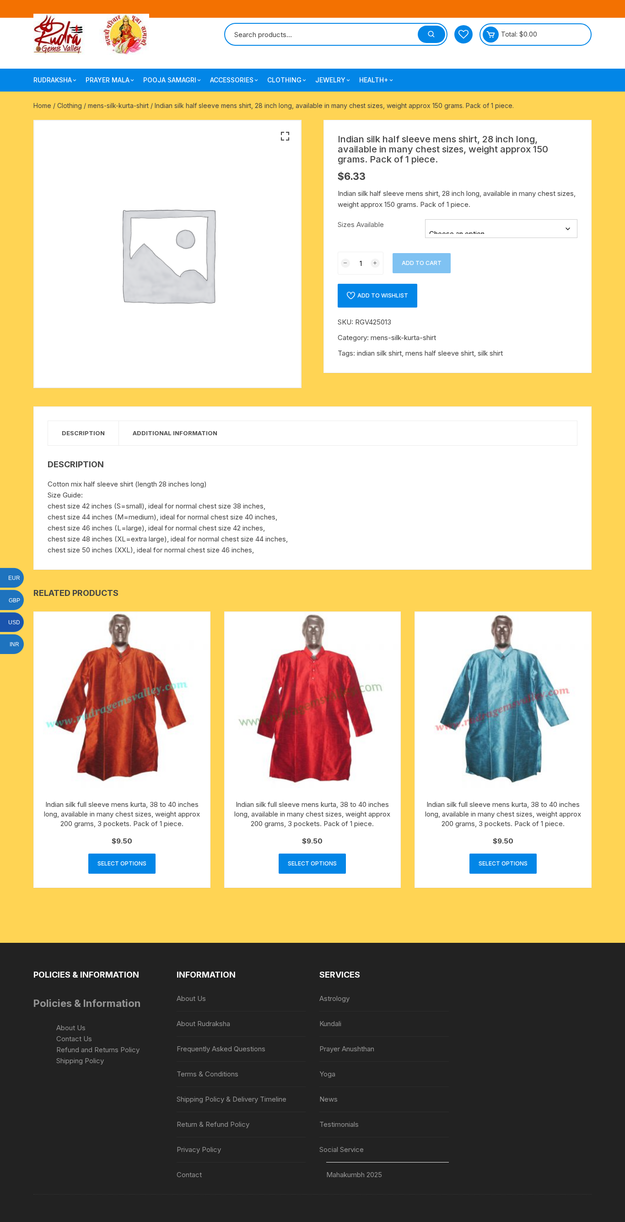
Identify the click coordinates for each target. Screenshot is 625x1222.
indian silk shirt (379, 353)
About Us (71, 1027)
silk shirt (490, 353)
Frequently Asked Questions (221, 1048)
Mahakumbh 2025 (354, 1174)
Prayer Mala (107, 80)
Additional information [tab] (175, 433)
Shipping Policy (80, 1060)
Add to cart (422, 263)
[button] (285, 136)
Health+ (373, 80)
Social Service (341, 1149)
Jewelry (330, 80)
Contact (189, 1174)
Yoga (327, 1074)
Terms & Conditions (207, 1074)
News (328, 1099)
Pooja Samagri (169, 80)
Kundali (330, 1023)
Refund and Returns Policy (98, 1049)
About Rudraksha (203, 1023)
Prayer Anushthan (346, 1048)
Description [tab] (83, 433)
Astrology (334, 998)
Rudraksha (52, 80)
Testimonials (339, 1124)
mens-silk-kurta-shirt (118, 105)
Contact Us (74, 1038)
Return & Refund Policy (213, 1124)
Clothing (284, 80)
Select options (121, 863)
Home (42, 105)
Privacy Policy (199, 1149)
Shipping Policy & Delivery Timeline (231, 1099)
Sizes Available (361, 224)
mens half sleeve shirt (439, 353)
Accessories (231, 80)
